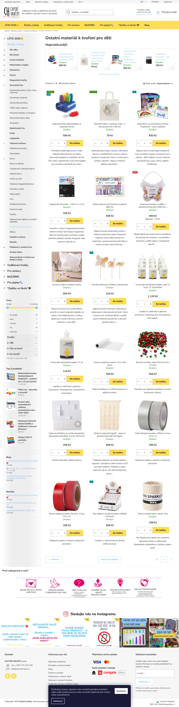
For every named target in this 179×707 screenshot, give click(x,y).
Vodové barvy (16, 173)
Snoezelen (14, 123)
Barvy (12, 158)
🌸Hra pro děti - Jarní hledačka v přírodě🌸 (21, 470)
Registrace (168, 2)
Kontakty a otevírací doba (59, 665)
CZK (142, 2)
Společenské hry (17, 128)
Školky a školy (15, 44)
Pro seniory (14, 271)
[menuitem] (12, 25)
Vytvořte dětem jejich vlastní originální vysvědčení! (19, 477)
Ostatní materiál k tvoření (21, 226)
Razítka (13, 214)
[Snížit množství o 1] (52, 143)
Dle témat (14, 54)
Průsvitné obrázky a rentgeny (22, 113)
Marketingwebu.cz (166, 704)
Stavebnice (15, 70)
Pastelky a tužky (17, 189)
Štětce (13, 232)
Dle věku (14, 49)
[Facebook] (7, 676)
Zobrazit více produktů (109, 74)
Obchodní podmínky (12, 2)
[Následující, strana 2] (164, 559)
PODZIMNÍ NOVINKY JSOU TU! (20, 511)
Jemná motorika (17, 59)
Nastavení (57, 701)
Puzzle (13, 75)
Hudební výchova (17, 237)
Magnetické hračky (18, 80)
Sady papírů (15, 194)
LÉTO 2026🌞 (15, 38)
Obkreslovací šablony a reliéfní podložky (23, 220)
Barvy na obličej (17, 163)
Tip (23, 327)
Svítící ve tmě (16, 178)
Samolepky (15, 153)
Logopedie (14, 138)
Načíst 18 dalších (109, 559)
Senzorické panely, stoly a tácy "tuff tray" (23, 91)
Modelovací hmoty (18, 204)
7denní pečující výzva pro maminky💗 (22, 462)
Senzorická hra (16, 85)
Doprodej (23, 332)
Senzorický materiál (18, 97)
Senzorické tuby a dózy (20, 118)
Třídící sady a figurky (19, 108)
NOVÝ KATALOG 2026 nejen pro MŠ (21, 504)
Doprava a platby (41, 2)
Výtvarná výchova (18, 143)
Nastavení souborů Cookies (60, 680)
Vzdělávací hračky (17, 265)
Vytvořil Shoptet (167, 701)
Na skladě (23, 315)
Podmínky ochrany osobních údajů (63, 684)
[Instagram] (14, 676)
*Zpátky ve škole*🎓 (19, 288)
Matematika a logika (19, 65)
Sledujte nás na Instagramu (93, 614)
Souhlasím (121, 691)
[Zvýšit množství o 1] (65, 143)
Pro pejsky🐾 (15, 282)
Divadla (13, 242)
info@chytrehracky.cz (20, 669)
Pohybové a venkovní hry (21, 247)
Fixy (11, 199)
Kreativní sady (16, 209)
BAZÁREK (13, 276)
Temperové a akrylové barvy (22, 168)
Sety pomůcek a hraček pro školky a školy (22, 258)
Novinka (23, 323)
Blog (28, 2)
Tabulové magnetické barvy (22, 184)
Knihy (12, 133)
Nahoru (55, 559)
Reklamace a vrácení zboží (63, 2)
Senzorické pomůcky (19, 102)
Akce (23, 319)
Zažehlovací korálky (18, 148)
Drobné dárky (16, 252)
